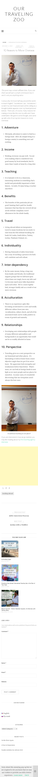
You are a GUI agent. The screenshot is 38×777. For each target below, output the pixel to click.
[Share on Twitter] (3, 488)
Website (3, 682)
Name (3, 663)
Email (3, 672)
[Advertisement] (19, 466)
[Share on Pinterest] (6, 488)
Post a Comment (31, 46)
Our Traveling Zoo (19, 14)
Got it (27, 775)
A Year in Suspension (8, 745)
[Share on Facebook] (9, 488)
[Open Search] (36, 31)
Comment (4, 631)
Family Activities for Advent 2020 (12, 750)
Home (4, 42)
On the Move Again (7, 740)
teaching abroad (7, 493)
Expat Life (19, 46)
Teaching (18, 47)
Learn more (18, 775)
